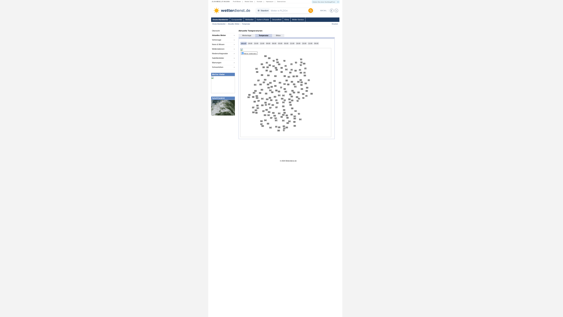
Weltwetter (249, 20)
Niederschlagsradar (220, 54)
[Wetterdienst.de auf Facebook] (332, 10)
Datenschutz (281, 1)
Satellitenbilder (218, 58)
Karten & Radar (263, 20)
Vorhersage (216, 40)
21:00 (292, 43)
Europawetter (237, 20)
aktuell (243, 43)
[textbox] (289, 10)
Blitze (278, 35)
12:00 (262, 43)
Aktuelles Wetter (234, 24)
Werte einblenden (250, 53)
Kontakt (259, 1)
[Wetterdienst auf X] (336, 10)
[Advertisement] (223, 137)
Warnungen (216, 63)
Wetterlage (246, 35)
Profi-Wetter (237, 1)
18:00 (250, 43)
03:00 (280, 43)
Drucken (335, 24)
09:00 (268, 43)
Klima (286, 20)
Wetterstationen (218, 49)
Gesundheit (276, 20)
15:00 (256, 43)
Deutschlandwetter (220, 20)
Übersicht (216, 31)
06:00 (274, 43)
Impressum (269, 1)
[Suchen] (310, 10)
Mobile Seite (249, 1)
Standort (264, 11)
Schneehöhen (217, 67)
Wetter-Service (298, 20)
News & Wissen (218, 44)
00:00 (286, 43)
